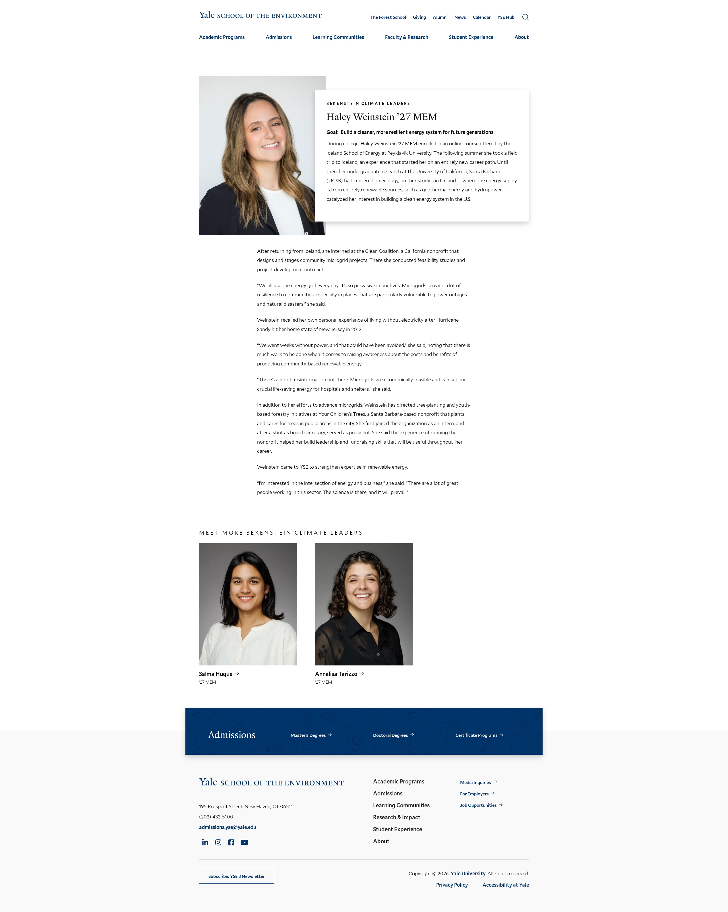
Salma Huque (215, 673)
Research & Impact (396, 817)
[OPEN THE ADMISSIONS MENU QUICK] (278, 42)
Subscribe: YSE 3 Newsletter (236, 876)
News (460, 17)
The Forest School (388, 17)
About (521, 37)
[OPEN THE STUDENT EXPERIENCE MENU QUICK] (471, 42)
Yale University (468, 873)
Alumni (440, 17)
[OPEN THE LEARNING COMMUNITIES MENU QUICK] (338, 42)
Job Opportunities (478, 805)
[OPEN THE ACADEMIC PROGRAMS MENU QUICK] (221, 42)
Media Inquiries (475, 782)
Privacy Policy (452, 884)
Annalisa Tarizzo (336, 673)
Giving (419, 17)
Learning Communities (338, 37)
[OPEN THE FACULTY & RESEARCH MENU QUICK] (406, 42)
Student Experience (471, 37)
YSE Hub (505, 17)
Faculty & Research (406, 37)
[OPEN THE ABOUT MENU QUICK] (521, 42)
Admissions (279, 37)
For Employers (474, 794)
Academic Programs (222, 37)
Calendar (482, 17)
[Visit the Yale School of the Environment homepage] (260, 16)
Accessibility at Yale (506, 884)
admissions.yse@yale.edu (227, 827)
